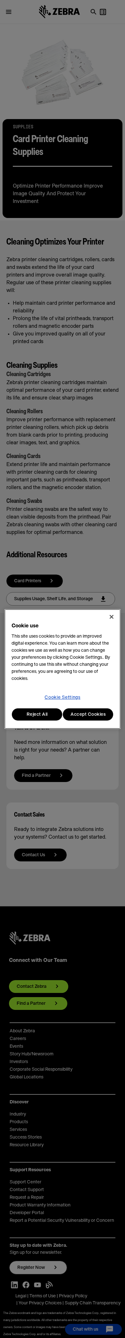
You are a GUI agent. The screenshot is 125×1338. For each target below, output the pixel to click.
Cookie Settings (62, 697)
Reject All (37, 714)
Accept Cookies (88, 714)
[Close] (111, 617)
